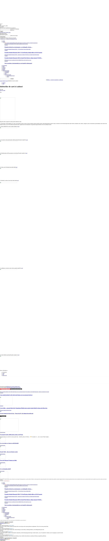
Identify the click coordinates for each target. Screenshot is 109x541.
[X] (6, 94)
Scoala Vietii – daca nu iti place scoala (9, 451)
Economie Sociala (8, 74)
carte (3, 374)
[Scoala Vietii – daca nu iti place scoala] (3, 449)
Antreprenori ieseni (5, 70)
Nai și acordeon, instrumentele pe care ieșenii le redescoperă (18, 63)
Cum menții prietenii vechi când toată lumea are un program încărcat (16, 395)
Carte (7, 80)
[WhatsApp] (14, 94)
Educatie (15, 42)
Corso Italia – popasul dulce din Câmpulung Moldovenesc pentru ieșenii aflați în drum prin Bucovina (23, 408)
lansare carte (4, 375)
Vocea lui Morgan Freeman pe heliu (8, 460)
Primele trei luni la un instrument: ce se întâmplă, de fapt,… (18, 47)
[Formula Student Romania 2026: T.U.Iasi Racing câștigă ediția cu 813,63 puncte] (18, 49)
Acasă (1, 80)
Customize (2, 522)
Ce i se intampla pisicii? (5, 469)
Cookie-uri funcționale (5, 528)
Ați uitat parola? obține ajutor (5, 32)
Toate (6, 42)
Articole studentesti (10, 42)
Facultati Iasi (19, 42)
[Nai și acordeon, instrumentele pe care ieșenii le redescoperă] (18, 60)
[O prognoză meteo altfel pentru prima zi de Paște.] (9, 431)
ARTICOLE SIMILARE (5, 388)
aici (18, 126)
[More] (18, 94)
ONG (8, 76)
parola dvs (12, 30)
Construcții (6, 72)
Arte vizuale (2, 471)
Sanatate (3, 68)
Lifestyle (3, 67)
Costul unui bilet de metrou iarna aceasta (13, 387)
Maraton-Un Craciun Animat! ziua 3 (13, 386)
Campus (3, 41)
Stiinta (3, 66)
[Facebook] (2, 94)
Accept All (11, 522)
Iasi (0, 411)
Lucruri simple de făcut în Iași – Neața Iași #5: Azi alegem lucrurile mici (16, 413)
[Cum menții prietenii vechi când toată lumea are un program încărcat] (24, 391)
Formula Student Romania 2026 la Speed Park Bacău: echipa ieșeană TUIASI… (23, 58)
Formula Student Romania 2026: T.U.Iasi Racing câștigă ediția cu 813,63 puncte (23, 52)
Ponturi (3, 69)
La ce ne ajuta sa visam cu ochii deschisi (9, 443)
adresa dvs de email (14, 35)
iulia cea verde (2, 90)
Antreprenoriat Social (10, 75)
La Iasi (3, 40)
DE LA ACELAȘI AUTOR (16, 388)
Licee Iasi (23, 42)
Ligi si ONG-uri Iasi (28, 42)
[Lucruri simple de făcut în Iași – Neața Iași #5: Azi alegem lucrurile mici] (5, 410)
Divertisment (4, 65)
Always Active (11, 525)
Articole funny (2, 432)
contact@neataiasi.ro (6, 480)
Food (5, 73)
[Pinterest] (10, 94)
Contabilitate (7, 71)
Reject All (6, 522)
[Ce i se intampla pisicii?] (3, 466)
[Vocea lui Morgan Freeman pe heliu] (3, 458)
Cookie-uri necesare (4, 525)
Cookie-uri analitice (4, 531)
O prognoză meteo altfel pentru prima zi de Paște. (11, 434)
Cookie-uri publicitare (5, 534)
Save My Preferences (8, 538)
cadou (3, 373)
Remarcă (11, 528)
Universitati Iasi (34, 42)
